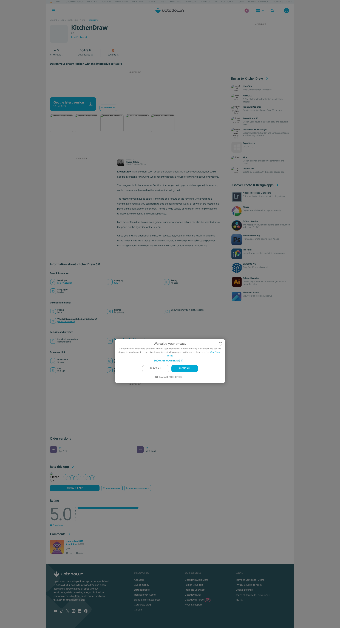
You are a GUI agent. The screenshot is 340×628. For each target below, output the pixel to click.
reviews (55, 54)
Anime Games (137, 2)
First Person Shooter (224, 2)
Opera (59, 2)
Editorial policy (142, 589)
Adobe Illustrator (251, 278)
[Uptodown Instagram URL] (74, 611)
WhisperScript (191, 2)
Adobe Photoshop (251, 235)
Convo (241, 2)
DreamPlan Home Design (255, 129)
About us (139, 579)
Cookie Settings (244, 589)
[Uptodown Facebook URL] (86, 611)
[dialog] (170, 361)
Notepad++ (106, 2)
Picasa (246, 207)
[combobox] (220, 343)
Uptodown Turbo (197, 599)
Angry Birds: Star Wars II (283, 2)
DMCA (239, 600)
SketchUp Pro (249, 264)
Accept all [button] (184, 368)
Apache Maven (121, 2)
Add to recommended (139, 488)
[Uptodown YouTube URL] (55, 611)
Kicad (245, 157)
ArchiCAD (247, 95)
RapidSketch (249, 143)
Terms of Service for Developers (253, 595)
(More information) (66, 321)
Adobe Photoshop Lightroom (257, 192)
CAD (116, 283)
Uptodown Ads (193, 594)
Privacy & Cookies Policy (249, 584)
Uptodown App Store (196, 579)
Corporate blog (142, 604)
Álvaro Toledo (133, 162)
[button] (170, 360)
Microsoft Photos (251, 292)
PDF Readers (92, 2)
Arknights (152, 2)
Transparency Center (145, 594)
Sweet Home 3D (250, 118)
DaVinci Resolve (250, 221)
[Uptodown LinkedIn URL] (80, 611)
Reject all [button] (155, 368)
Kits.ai (163, 2)
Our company (141, 584)
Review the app (75, 488)
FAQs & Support (193, 604)
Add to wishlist (113, 488)
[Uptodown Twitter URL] (68, 611)
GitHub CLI (206, 2)
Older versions (108, 108)
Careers (138, 609)
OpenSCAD (248, 168)
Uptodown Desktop (74, 2)
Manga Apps (175, 2)
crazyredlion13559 (74, 541)
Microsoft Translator (258, 2)
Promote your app (195, 589)
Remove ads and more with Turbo (133, 92)
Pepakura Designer (252, 106)
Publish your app (194, 584)
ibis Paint (247, 249)
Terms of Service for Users (250, 579)
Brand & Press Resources (147, 599)
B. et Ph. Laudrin (79, 37)
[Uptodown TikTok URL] (62, 611)
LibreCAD (247, 86)
